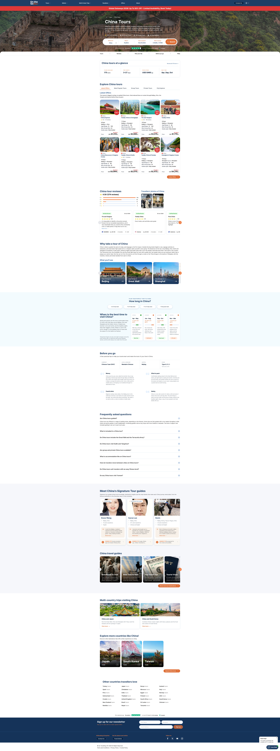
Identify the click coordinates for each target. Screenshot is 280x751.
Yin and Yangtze (107, 216)
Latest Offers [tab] (105, 88)
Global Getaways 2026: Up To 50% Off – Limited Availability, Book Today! (140, 8)
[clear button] (116, 42)
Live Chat (274, 747)
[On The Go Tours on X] (172, 738)
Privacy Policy (115, 748)
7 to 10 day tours (131, 306)
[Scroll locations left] (100, 273)
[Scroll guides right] (180, 569)
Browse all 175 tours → (172, 63)
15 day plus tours (165, 306)
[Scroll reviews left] (100, 222)
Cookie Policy (124, 748)
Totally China (139, 216)
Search (172, 42)
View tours (105, 626)
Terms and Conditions (103, 748)
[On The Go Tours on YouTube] (177, 738)
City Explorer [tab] (161, 88)
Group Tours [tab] (135, 88)
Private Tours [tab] (148, 88)
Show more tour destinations (168, 586)
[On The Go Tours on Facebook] (167, 738)
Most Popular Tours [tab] (120, 88)
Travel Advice (118, 738)
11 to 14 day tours (148, 306)
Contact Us (239, 3)
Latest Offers (172, 177)
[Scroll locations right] (180, 273)
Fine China (171, 216)
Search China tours (170, 671)
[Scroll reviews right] (180, 222)
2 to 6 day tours (115, 306)
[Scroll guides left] (100, 569)
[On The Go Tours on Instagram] (182, 738)
